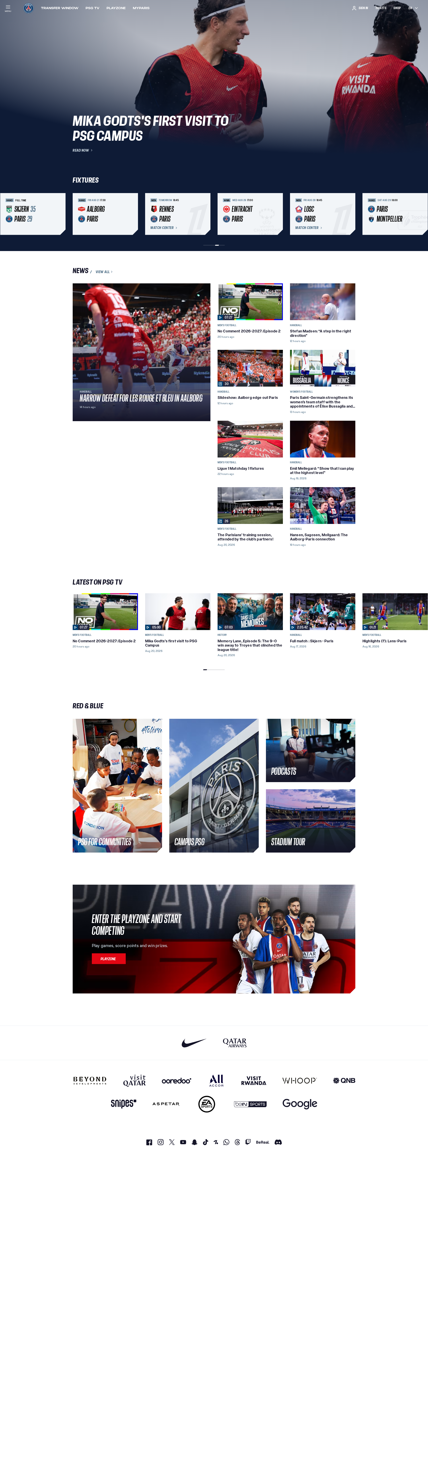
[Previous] (78, 214)
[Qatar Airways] (235, 1042)
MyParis (141, 8)
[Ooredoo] (176, 1081)
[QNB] (344, 1081)
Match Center (162, 228)
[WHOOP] (299, 1081)
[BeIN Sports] (250, 1104)
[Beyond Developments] (90, 1081)
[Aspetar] (165, 1104)
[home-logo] (28, 8)
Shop (397, 8)
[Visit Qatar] (134, 1081)
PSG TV (92, 8)
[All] (216, 1081)
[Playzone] (109, 958)
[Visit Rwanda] (253, 1081)
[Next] (350, 214)
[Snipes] (123, 1104)
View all (103, 272)
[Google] (300, 1104)
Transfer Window (59, 8)
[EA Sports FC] (206, 1104)
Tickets (381, 8)
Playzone (116, 8)
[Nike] (194, 1042)
